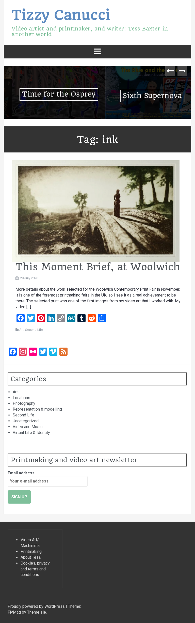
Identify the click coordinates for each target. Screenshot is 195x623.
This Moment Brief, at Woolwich (97, 267)
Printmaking (31, 551)
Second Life (34, 330)
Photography (24, 403)
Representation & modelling (37, 409)
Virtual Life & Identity (31, 432)
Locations (21, 397)
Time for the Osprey (51, 94)
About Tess (31, 557)
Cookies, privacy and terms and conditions (35, 569)
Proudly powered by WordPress (37, 606)
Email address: (22, 473)
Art (21, 330)
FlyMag (14, 612)
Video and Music (27, 426)
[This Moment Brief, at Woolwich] (96, 210)
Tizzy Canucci (61, 15)
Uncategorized (26, 420)
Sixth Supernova (144, 95)
